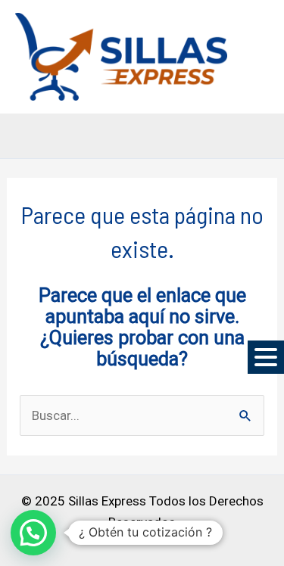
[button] (266, 357)
